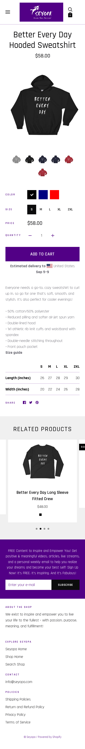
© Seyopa (30, 737)
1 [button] (36, 529)
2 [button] (40, 529)
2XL (70, 209)
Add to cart (42, 254)
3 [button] (44, 529)
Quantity (13, 235)
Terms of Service (18, 722)
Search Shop (15, 664)
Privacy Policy (15, 714)
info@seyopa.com (18, 681)
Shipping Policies (18, 699)
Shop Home (14, 656)
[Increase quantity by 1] (53, 235)
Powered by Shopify (49, 737)
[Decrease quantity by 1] (30, 235)
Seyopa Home (16, 649)
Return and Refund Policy (24, 706)
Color (10, 194)
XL (59, 209)
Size (9, 209)
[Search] (70, 9)
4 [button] (48, 529)
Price (10, 223)
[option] (42, 106)
